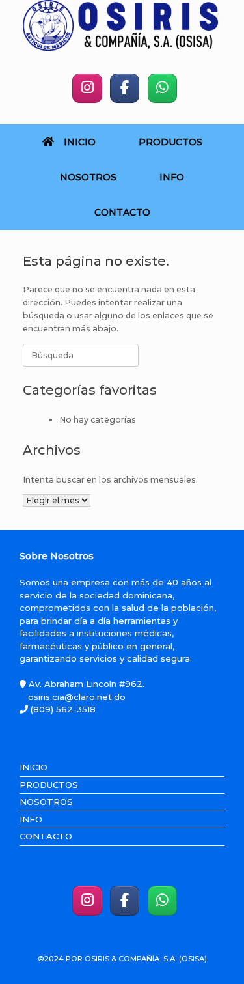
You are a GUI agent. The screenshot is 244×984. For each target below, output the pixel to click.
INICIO (80, 142)
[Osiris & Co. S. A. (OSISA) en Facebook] (124, 88)
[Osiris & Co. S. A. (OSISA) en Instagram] (87, 88)
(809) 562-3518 (62, 709)
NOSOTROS (88, 177)
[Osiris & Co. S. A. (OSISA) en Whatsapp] (162, 88)
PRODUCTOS (170, 142)
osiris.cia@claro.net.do (77, 697)
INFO (171, 177)
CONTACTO (122, 212)
